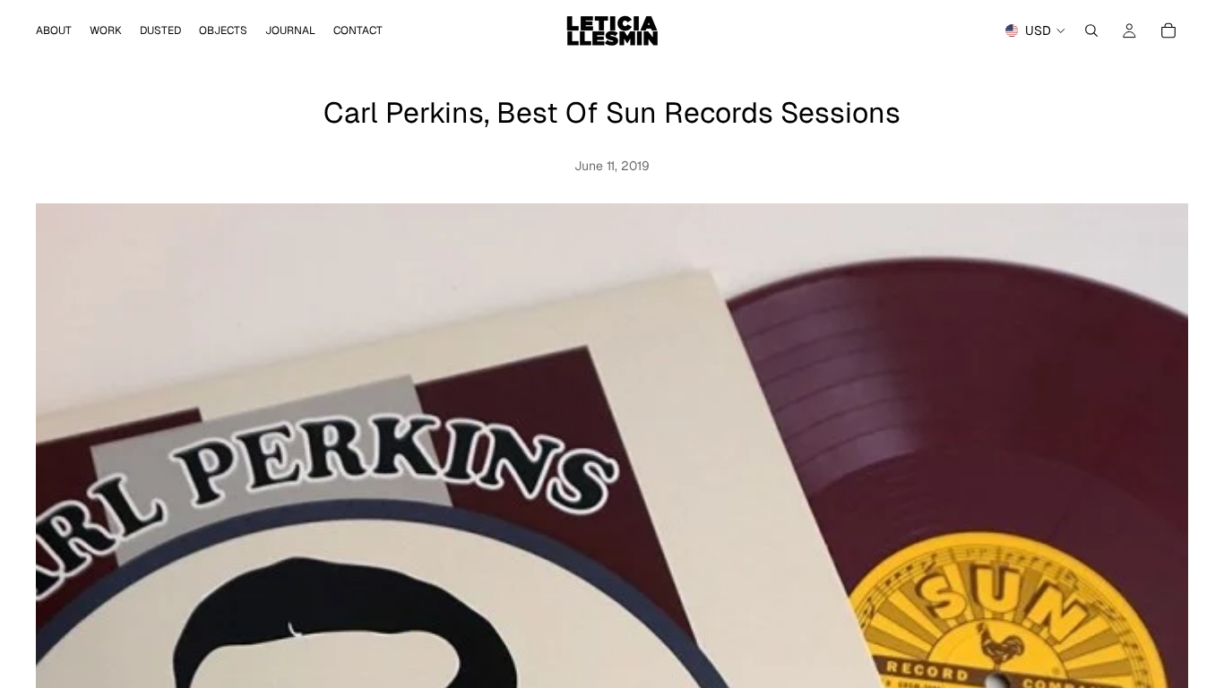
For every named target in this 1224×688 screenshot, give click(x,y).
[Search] (1091, 30)
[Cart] (1168, 30)
